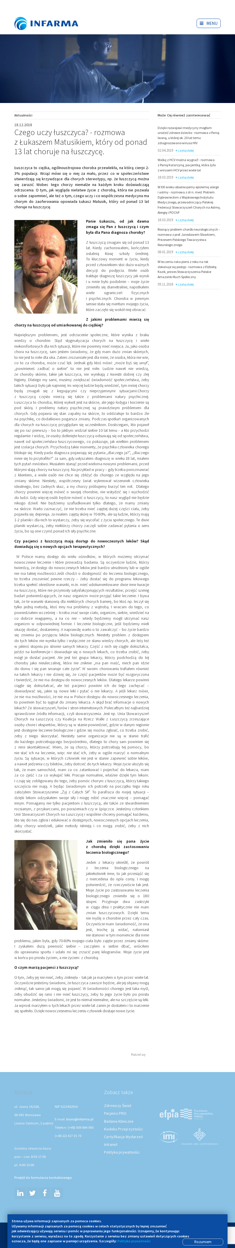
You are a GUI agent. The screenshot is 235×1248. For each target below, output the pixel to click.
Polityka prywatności (122, 1152)
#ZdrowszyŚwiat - (51, 15)
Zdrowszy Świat (117, 1105)
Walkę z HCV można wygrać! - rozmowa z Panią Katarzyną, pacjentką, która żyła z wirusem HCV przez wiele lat (187, 165)
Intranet (110, 1144)
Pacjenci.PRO (115, 1113)
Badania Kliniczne (119, 1121)
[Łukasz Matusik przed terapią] (45, 267)
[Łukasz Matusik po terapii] (45, 885)
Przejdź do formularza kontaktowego (43, 1177)
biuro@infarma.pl (79, 1119)
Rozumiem (202, 1241)
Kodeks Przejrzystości (123, 1129)
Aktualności (23, 115)
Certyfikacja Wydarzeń (123, 1136)
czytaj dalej (186, 150)
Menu (211, 23)
